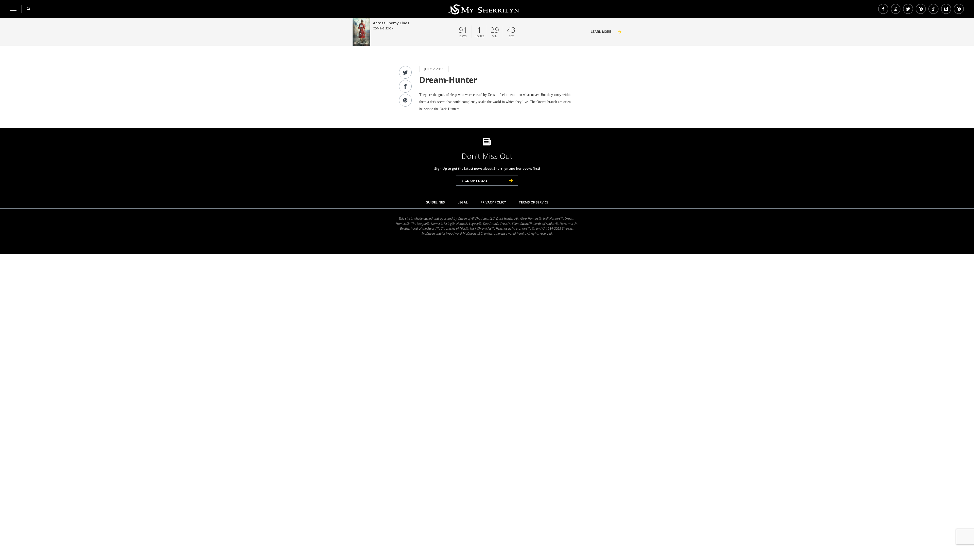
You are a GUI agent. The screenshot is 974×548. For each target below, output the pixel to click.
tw (908, 9)
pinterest (405, 100)
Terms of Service (533, 202)
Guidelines (435, 202)
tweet (405, 72)
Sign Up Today (474, 180)
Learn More (601, 31)
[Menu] (13, 9)
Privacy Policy (493, 202)
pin (920, 9)
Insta (946, 9)
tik (933, 9)
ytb (896, 9)
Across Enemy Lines (391, 22)
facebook (405, 86)
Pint (958, 9)
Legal (463, 202)
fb (883, 9)
